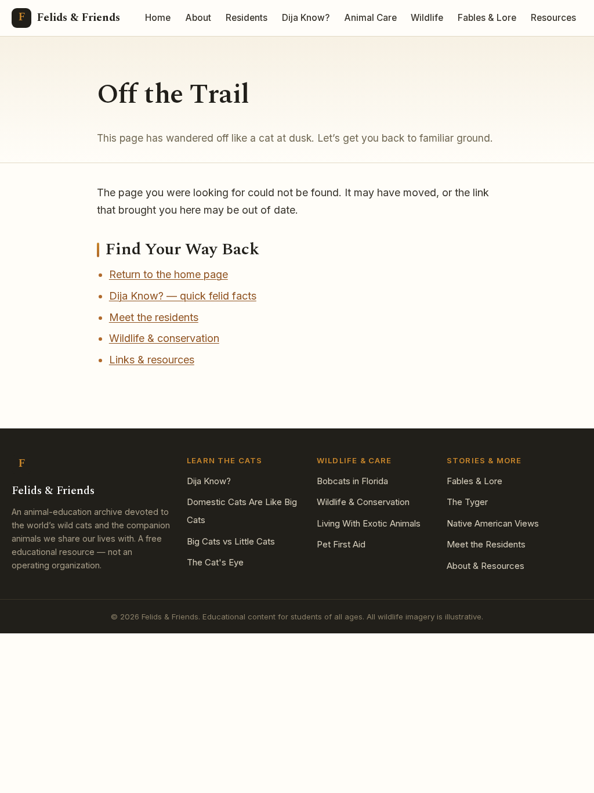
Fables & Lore (487, 17)
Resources (553, 17)
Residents (246, 17)
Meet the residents (153, 317)
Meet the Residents (486, 544)
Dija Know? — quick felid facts (182, 296)
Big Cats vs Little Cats (231, 541)
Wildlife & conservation (164, 338)
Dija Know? (305, 17)
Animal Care (370, 17)
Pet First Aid (341, 544)
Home (158, 17)
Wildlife (427, 17)
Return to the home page (168, 274)
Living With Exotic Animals (369, 523)
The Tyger (467, 501)
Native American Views (493, 523)
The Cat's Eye (215, 562)
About (198, 17)
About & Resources (485, 565)
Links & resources (151, 360)
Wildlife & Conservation (363, 501)
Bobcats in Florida (352, 480)
